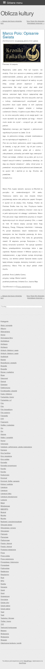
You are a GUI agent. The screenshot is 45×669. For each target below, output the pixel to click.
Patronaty (4, 534)
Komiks (3, 468)
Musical (3, 512)
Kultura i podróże (7, 484)
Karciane (4, 450)
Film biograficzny (6, 409)
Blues (3, 375)
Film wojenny (5, 412)
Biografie (4, 366)
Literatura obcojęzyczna (9, 496)
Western (3, 630)
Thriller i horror (6, 621)
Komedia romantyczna (8, 465)
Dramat (3, 381)
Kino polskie (5, 459)
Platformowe (5, 540)
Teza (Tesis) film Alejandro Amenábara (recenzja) (35, 22)
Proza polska (5, 556)
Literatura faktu (6, 493)
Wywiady (4, 640)
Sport (2, 593)
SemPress (22, 663)
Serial (3, 590)
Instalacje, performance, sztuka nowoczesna (16, 447)
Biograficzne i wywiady (8, 363)
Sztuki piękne (5, 605)
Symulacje (4, 599)
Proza (3, 553)
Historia (3, 434)
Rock (2, 577)
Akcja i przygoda (6, 325)
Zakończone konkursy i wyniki (11, 643)
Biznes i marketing (7, 372)
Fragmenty (4, 422)
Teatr (2, 612)
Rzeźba (3, 584)
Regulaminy (5, 574)
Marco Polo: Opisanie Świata (21, 34)
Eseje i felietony (6, 394)
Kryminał (4, 478)
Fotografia (4, 415)
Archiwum (4, 344)
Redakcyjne (5, 571)
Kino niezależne (6, 456)
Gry (2, 428)
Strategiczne (5, 596)
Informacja (4, 444)
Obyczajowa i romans (8, 528)
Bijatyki (3, 359)
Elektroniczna (5, 387)
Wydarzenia (5, 633)
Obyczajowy (5, 531)
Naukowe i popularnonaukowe (11, 521)
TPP (2, 624)
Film (2, 403)
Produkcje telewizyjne (8, 549)
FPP (2, 419)
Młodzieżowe (5, 506)
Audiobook (4, 356)
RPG (2, 581)
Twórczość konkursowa (9, 627)
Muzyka (3, 515)
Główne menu (14, 2)
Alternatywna (5, 331)
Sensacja (4, 587)
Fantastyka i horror (7, 397)
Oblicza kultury (17, 13)
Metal (3, 503)
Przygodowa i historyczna (9, 562)
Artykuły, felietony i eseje (9, 350)
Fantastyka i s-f (6, 400)
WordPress (28, 661)
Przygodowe (5, 565)
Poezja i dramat (6, 543)
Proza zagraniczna (23, 286)
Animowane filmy (7, 338)
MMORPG (4, 509)
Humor (3, 440)
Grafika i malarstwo (7, 425)
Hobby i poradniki (7, 437)
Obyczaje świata (6, 524)
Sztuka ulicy (5, 602)
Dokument (4, 378)
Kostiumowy (5, 475)
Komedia (4, 462)
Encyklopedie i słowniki (9, 391)
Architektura (5, 341)
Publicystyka (5, 568)
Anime (3, 335)
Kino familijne (5, 453)
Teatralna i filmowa (7, 618)
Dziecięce (4, 384)
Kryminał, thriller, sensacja (10, 481)
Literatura (4, 487)
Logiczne (4, 500)
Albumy (3, 328)
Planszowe (4, 537)
